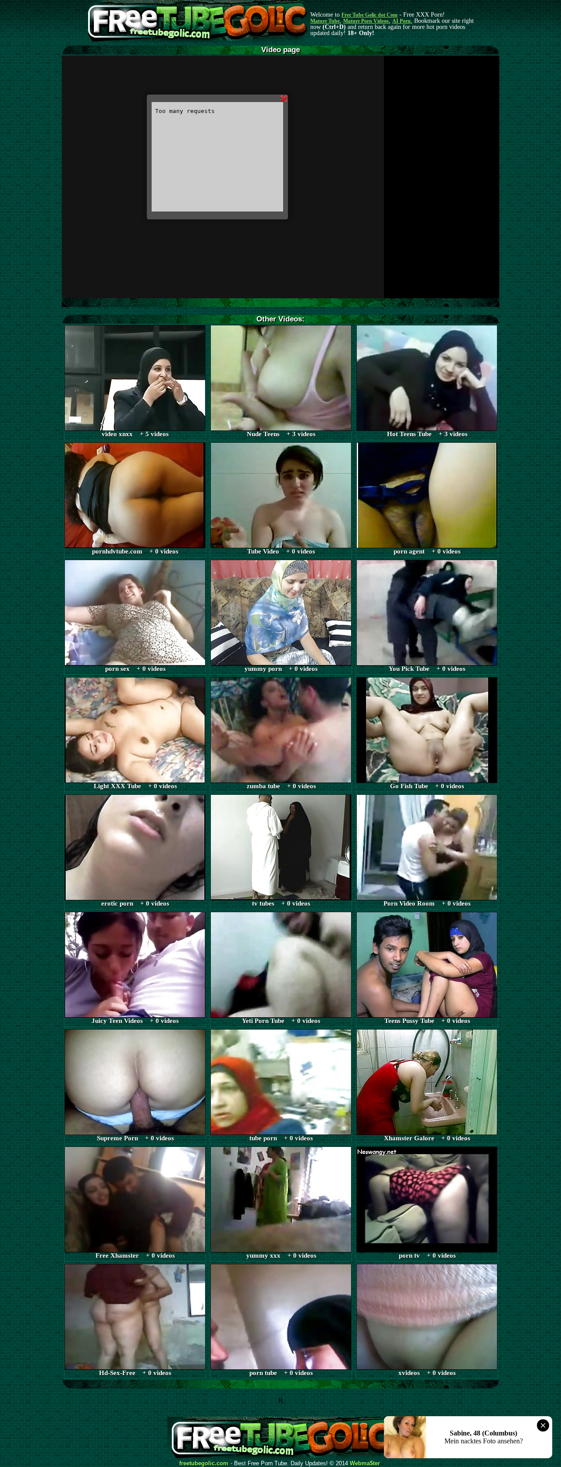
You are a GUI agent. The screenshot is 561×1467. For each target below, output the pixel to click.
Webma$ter (365, 1463)
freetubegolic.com (203, 1463)
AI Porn (401, 21)
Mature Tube (325, 21)
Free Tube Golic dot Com (369, 15)
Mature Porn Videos (366, 21)
